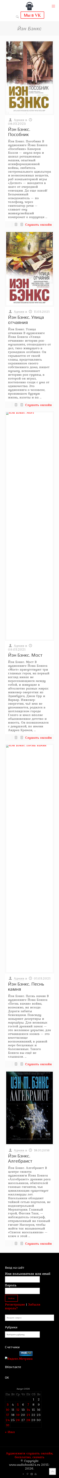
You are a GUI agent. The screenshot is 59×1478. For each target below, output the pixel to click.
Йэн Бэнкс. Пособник (19, 132)
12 (18, 1409)
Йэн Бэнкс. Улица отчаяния (26, 320)
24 (8, 1419)
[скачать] (11, 1354)
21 (28, 1414)
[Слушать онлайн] (29, 77)
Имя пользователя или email (27, 1274)
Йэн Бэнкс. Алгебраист (20, 1158)
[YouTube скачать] (23, 1474)
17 (7, 1414)
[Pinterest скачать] (27, 1474)
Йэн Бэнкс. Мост (25, 655)
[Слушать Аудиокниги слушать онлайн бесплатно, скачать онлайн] (29, 6)
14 (28, 1409)
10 (8, 1409)
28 (28, 1419)
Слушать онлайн (38, 224)
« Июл (10, 1431)
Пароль (10, 1285)
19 (18, 1414)
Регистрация (15, 1304)
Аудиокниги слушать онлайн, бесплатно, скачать (29, 1455)
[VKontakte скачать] (31, 1474)
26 (18, 1419)
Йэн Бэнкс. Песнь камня (26, 986)
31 (7, 1425)
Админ (19, 119)
